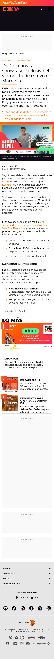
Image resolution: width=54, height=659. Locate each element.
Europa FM (7, 54)
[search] (42, 9)
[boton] (39, 568)
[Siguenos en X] (40, 609)
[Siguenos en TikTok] (14, 609)
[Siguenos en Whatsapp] (49, 609)
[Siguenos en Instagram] (23, 609)
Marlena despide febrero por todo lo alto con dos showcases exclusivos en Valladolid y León (28, 116)
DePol (5, 181)
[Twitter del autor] (16, 166)
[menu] (49, 8)
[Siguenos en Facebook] (31, 609)
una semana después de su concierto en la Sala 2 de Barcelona (24, 225)
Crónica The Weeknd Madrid (15, 2)
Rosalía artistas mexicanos (14, 4)
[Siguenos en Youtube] (5, 609)
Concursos (19, 54)
